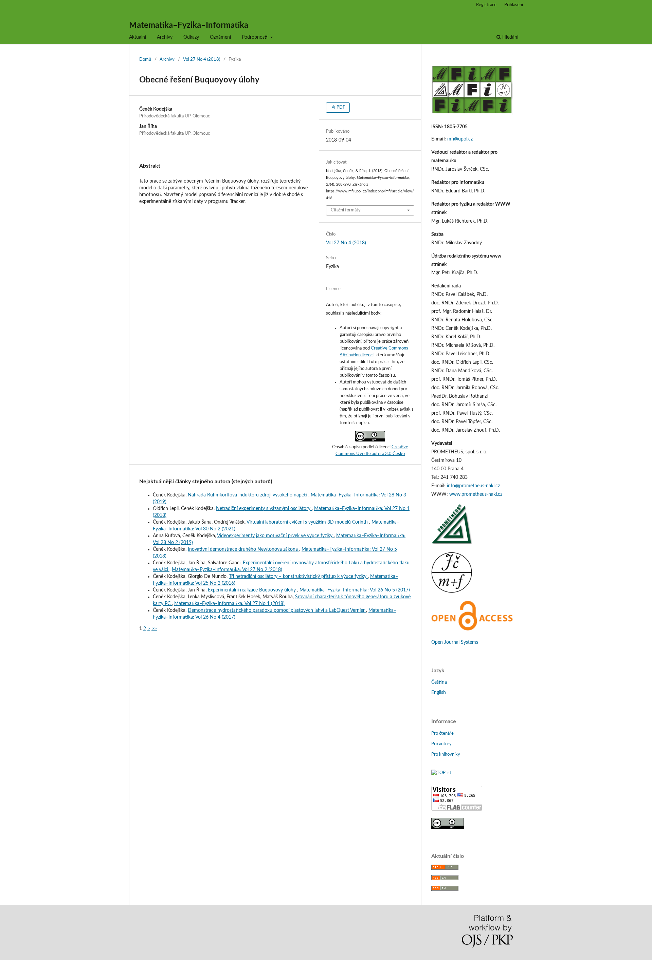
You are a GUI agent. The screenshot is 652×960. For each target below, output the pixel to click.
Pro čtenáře (442, 733)
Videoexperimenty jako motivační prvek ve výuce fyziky (275, 535)
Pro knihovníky (445, 754)
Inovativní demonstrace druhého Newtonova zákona (243, 549)
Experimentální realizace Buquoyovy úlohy (252, 590)
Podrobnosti (255, 37)
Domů (145, 59)
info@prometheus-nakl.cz (473, 486)
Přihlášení (513, 5)
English (438, 692)
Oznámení (220, 37)
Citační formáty (346, 210)
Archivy (165, 37)
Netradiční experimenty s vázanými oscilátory (264, 508)
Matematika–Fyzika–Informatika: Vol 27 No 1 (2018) (229, 603)
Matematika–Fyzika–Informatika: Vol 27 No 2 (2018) (227, 569)
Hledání (509, 37)
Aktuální (137, 37)
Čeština (439, 682)
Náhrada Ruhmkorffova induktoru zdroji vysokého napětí (248, 495)
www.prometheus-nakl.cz (475, 494)
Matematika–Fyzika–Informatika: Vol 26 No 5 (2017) (355, 590)
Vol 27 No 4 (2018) (201, 59)
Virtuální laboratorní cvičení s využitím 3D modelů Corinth (308, 522)
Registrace (486, 5)
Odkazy (191, 37)
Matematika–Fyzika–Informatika (188, 25)
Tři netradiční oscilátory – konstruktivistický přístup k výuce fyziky (298, 576)
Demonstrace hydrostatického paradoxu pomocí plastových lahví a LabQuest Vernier (277, 610)
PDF (340, 107)
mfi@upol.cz (460, 139)
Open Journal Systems (454, 642)
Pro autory (441, 744)
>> (154, 628)
